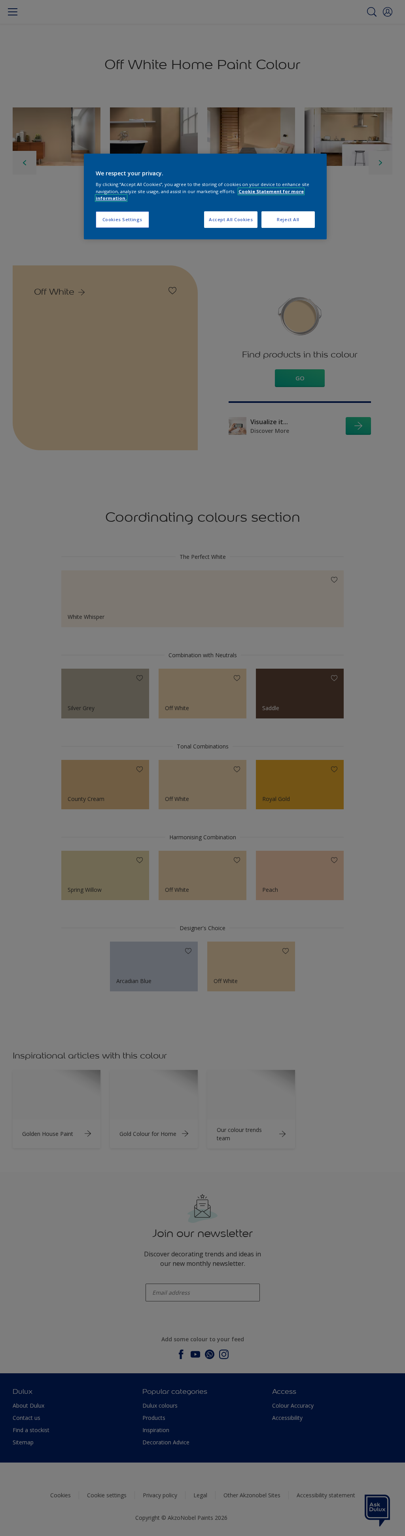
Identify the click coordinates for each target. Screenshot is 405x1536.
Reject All (288, 219)
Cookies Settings (122, 219)
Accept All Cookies (231, 219)
